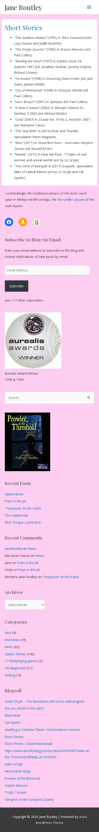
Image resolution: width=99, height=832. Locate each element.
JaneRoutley (13, 548)
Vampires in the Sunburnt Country (29, 799)
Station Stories (15, 654)
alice (8, 632)
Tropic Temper (16, 792)
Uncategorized (15, 668)
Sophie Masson (16, 785)
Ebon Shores (14, 737)
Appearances (14, 494)
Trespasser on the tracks (23, 508)
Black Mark (13, 715)
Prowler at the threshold (22, 778)
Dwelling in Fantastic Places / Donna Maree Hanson (42, 729)
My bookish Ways (18, 771)
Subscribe (16, 286)
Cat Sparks (12, 722)
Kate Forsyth (14, 764)
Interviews (12, 640)
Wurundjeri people (70, 199)
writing (10, 675)
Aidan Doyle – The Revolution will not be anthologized (44, 701)
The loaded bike (17, 515)
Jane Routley (23, 7)
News (32, 548)
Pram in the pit (15, 501)
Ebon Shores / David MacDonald (28, 743)
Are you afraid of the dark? (24, 708)
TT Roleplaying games (21, 661)
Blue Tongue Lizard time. (23, 522)
